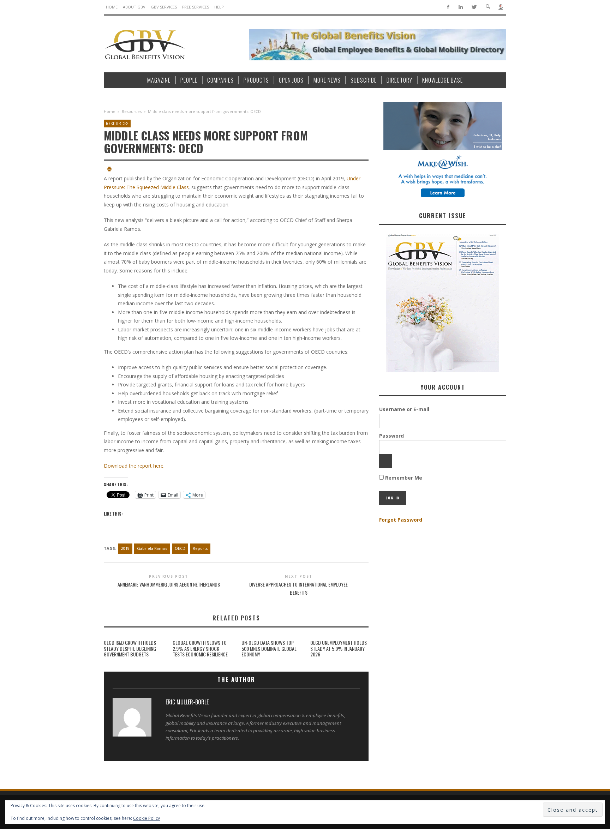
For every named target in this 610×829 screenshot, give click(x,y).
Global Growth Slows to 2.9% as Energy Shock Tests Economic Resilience (200, 648)
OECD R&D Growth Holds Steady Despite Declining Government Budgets (130, 648)
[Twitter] (473, 7)
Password (391, 435)
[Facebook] (447, 7)
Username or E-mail (404, 409)
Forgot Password (400, 519)
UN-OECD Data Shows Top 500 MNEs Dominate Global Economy (269, 648)
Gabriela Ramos (152, 548)
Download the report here (133, 465)
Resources (132, 111)
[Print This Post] (109, 170)
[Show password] (385, 461)
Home (109, 111)
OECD (180, 548)
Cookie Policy (146, 818)
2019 (125, 548)
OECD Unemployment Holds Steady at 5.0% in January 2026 (338, 648)
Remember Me (403, 477)
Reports (200, 548)
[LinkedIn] (460, 7)
